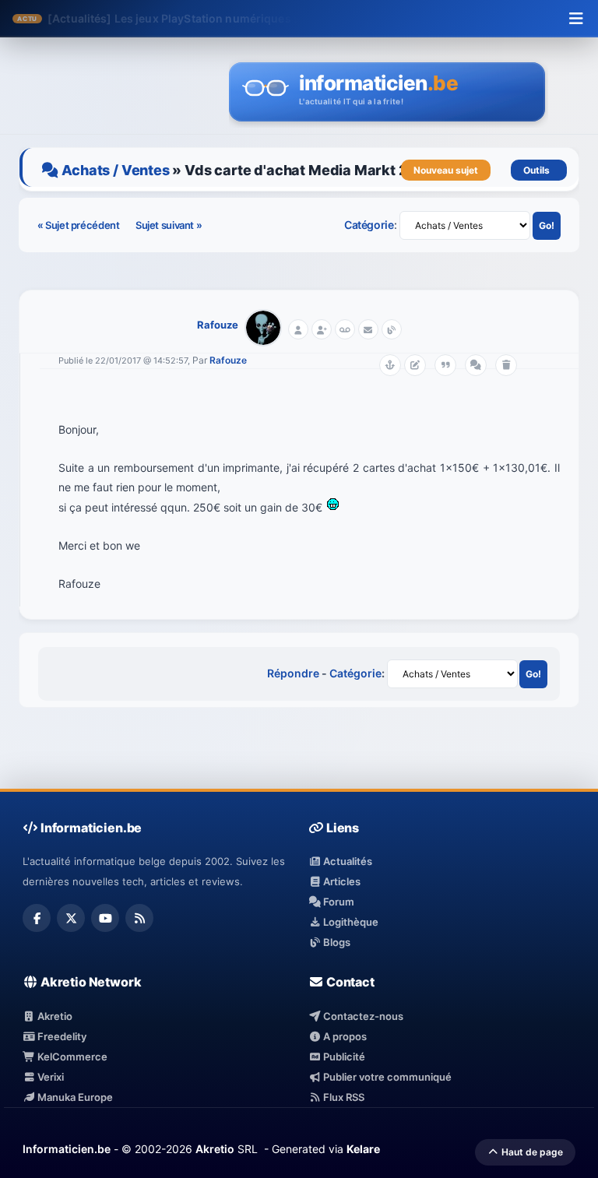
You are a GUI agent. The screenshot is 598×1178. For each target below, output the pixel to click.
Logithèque (349, 922)
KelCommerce (71, 1056)
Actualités (346, 861)
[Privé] (345, 329)
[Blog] (392, 329)
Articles (341, 881)
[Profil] (298, 329)
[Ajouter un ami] (321, 329)
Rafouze (217, 324)
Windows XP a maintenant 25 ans (204, 18)
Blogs (335, 942)
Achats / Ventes (115, 170)
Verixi (49, 1077)
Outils (538, 170)
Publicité (343, 1056)
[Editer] (415, 365)
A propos (344, 1036)
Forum (337, 901)
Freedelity (60, 1036)
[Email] (368, 329)
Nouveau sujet (445, 170)
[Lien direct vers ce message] (390, 365)
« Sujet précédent (79, 225)
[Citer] (445, 365)
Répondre (293, 673)
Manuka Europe (74, 1097)
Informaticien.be (67, 1148)
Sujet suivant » (168, 225)
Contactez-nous (362, 1016)
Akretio (53, 1016)
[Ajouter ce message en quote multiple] (476, 365)
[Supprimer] (506, 365)
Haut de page (531, 1152)
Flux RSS (342, 1097)
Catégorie (369, 224)
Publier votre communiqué (386, 1077)
